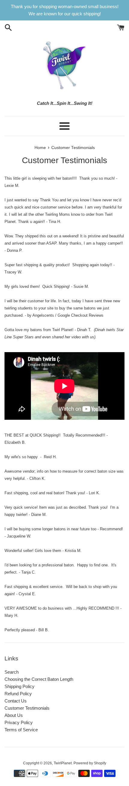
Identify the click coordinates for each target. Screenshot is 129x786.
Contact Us (15, 700)
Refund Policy (18, 693)
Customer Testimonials (27, 708)
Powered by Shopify (90, 763)
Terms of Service (21, 729)
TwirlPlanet (63, 763)
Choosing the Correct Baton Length (38, 679)
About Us (13, 715)
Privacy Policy (18, 722)
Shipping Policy (19, 686)
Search (11, 672)
